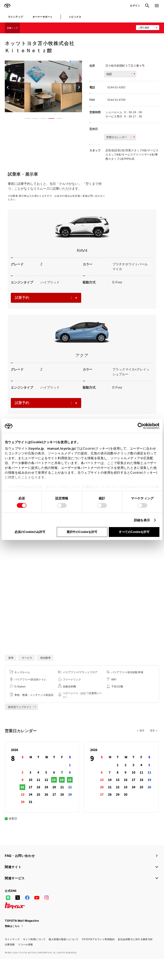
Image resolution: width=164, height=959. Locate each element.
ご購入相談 (143, 27)
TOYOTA (7, 6)
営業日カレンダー (116, 137)
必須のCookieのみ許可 (30, 531)
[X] (17, 897)
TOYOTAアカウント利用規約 (98, 939)
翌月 (152, 730)
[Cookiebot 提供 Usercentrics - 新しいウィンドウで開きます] (141, 426)
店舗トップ (12, 28)
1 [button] (25, 119)
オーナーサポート (43, 16)
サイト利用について (34, 939)
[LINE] (8, 897)
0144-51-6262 (116, 87)
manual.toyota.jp (61, 448)
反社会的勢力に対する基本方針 (135, 939)
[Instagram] (46, 897)
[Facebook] (27, 897)
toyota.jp (36, 448)
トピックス (75, 16)
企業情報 (10, 944)
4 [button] (49, 119)
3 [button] (41, 119)
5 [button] (57, 119)
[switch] (62, 505)
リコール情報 (25, 944)
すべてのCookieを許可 (134, 531)
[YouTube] (37, 897)
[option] (43, 86)
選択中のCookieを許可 (82, 531)
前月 (142, 730)
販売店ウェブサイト (20, 707)
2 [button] (33, 119)
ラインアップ (15, 16)
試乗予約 (22, 298)
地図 (109, 74)
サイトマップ (12, 939)
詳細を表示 (142, 520)
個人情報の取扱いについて (64, 939)
